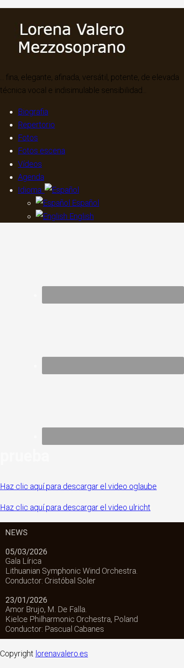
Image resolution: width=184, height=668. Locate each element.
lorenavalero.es (61, 653)
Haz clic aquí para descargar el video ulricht (75, 507)
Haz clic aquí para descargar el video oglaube (78, 486)
